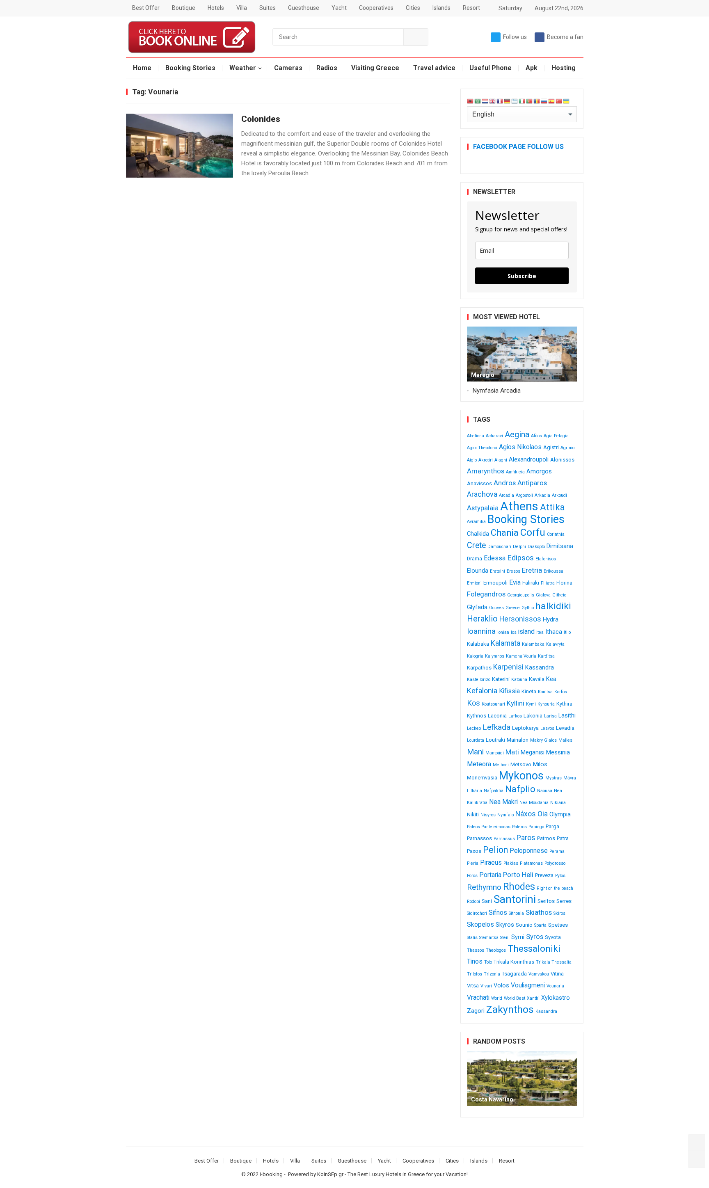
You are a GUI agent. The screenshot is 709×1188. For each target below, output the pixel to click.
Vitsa (473, 985)
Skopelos (480, 924)
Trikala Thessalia (554, 962)
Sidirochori (477, 913)
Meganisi (532, 752)
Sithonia (516, 913)
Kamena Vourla (521, 656)
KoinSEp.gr (330, 1174)
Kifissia (509, 691)
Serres (564, 901)
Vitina (557, 974)
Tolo (488, 962)
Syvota (553, 937)
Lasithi (567, 715)
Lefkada (496, 727)
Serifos (546, 901)
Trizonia (492, 974)
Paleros (519, 826)
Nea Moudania (534, 802)
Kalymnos (494, 656)
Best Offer (146, 8)
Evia (515, 582)
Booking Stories (190, 68)
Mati (512, 752)
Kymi (531, 704)
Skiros (559, 913)
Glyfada (477, 607)
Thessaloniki (534, 948)
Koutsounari (493, 704)
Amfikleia (515, 472)
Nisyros (488, 815)
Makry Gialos (543, 740)
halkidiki (553, 606)
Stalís (472, 937)
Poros (472, 875)
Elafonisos (545, 559)
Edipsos (520, 557)
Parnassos (479, 838)
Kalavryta (555, 644)
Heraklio (482, 619)
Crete (476, 545)
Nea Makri (503, 802)
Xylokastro (555, 997)
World (496, 998)
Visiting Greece (375, 68)
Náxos (525, 814)
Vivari (486, 986)
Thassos (475, 950)
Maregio (482, 375)
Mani (475, 751)
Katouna (519, 679)
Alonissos (562, 460)
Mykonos (521, 775)
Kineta (528, 691)
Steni (505, 937)
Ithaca (553, 631)
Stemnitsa (489, 937)
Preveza (544, 875)
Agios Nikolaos (520, 447)
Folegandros (486, 594)
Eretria (532, 570)
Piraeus (491, 862)
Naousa (544, 790)
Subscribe (522, 276)
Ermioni (474, 583)
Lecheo (474, 728)
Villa (241, 8)
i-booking (271, 1174)
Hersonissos (520, 619)
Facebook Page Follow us (518, 147)
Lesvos (547, 728)
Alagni (500, 460)
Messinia (558, 752)
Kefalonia (482, 691)
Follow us (515, 37)
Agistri (551, 447)
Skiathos (539, 912)
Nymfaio (505, 815)
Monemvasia (482, 777)
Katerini (501, 679)
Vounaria (555, 986)
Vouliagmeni (528, 985)
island (526, 631)
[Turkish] (559, 101)
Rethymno (484, 887)
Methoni (501, 765)
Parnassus (504, 838)
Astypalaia (483, 508)
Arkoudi (559, 495)
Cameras (288, 68)
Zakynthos (510, 1009)
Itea (540, 632)
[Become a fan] (696, 1159)
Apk (531, 68)
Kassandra (539, 667)
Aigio (472, 460)
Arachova (482, 494)
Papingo (536, 826)
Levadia (565, 728)
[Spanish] (552, 101)
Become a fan (565, 37)
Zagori (476, 1011)
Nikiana (558, 802)
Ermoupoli (495, 583)
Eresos (513, 571)
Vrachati (478, 997)
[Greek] (515, 101)
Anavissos (479, 483)
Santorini (515, 899)
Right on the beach (555, 888)
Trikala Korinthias (514, 962)
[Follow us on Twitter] (696, 1143)
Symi (517, 937)
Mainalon (517, 740)
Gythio (527, 607)
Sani (487, 901)
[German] (507, 101)
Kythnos (476, 716)
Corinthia (556, 534)
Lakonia (533, 716)
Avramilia (476, 521)
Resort (471, 8)
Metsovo (520, 764)
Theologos (496, 950)
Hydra (550, 619)
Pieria (472, 863)
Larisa (550, 716)
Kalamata (505, 643)
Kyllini (515, 703)
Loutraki (495, 740)
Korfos (560, 692)
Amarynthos (485, 471)
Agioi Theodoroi (482, 447)
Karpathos (479, 668)
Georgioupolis (520, 595)
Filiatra (548, 583)
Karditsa (546, 656)
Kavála (536, 679)
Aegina (517, 434)
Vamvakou (538, 974)
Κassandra (546, 1011)
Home (142, 68)
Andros (505, 483)
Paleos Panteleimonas (488, 826)
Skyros (505, 924)
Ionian (503, 632)
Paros (526, 838)
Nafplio (520, 789)
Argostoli (524, 495)
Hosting (563, 68)
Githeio (559, 595)
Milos (540, 764)
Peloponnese (529, 850)
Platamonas (531, 863)
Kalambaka (533, 644)
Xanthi (533, 998)
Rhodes (519, 886)
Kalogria (475, 656)
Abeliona (475, 436)
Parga (552, 826)
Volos (501, 985)
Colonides (260, 119)
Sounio (524, 925)
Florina (564, 583)
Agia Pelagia (556, 436)
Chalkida (478, 533)
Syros (534, 936)
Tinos (475, 961)
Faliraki (530, 583)
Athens (519, 506)
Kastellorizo (478, 679)
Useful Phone (490, 68)
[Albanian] (470, 101)
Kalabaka (478, 644)
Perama (557, 851)
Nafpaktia (493, 790)
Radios (326, 68)
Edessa (494, 558)
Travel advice (434, 68)
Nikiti (473, 814)
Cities (413, 8)
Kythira (564, 704)
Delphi (519, 546)
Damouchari (499, 546)
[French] (500, 101)
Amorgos (539, 471)
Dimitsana (560, 546)
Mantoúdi (494, 753)
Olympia (560, 814)
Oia (542, 814)
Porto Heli (518, 874)
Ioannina (481, 631)
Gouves (496, 607)
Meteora (479, 764)
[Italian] (522, 101)
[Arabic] (478, 101)
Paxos (474, 851)
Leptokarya (525, 728)
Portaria (490, 875)
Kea (551, 679)
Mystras (553, 778)
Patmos (546, 838)
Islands (441, 8)
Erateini (497, 571)
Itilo (567, 632)
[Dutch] (485, 101)
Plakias (510, 863)
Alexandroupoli (529, 459)
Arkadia (542, 495)
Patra (563, 838)
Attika (552, 507)
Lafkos (515, 716)
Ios (514, 632)
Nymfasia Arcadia (497, 390)
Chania (505, 533)
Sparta (540, 925)
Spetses (558, 925)
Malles (565, 740)
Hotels (216, 8)
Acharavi (494, 436)
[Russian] (544, 101)
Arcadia (506, 495)
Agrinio (567, 447)
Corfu (532, 532)
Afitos (536, 436)
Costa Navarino (492, 1099)
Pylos (560, 875)
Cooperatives (376, 8)
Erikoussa (553, 571)
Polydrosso (554, 863)
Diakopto (536, 546)
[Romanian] (537, 101)
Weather (242, 68)
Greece (512, 607)
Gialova (543, 595)
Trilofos (474, 974)
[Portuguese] (529, 101)
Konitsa (545, 692)
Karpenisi (508, 667)
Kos (473, 703)
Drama (474, 558)
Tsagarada (514, 974)
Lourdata (475, 740)
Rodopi (473, 901)
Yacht (339, 8)
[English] (492, 101)
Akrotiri (485, 460)
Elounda (477, 570)
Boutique (183, 8)
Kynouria (546, 704)
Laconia (497, 716)
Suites (267, 8)
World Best (514, 998)
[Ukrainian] (566, 101)
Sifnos (498, 912)
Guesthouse (303, 8)
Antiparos (532, 483)
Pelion (495, 850)
